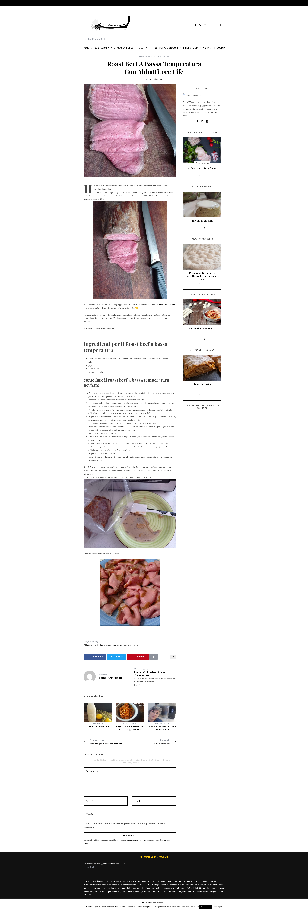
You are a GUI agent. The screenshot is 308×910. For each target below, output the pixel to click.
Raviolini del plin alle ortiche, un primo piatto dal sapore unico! (202, 331)
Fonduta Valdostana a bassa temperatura (150, 673)
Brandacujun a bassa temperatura (106, 742)
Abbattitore (88, 644)
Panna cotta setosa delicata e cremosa (202, 169)
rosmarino (137, 644)
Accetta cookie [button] (206, 907)
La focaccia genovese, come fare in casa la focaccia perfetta (202, 276)
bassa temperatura (108, 644)
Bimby (202, 163)
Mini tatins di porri (202, 220)
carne (119, 644)
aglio (97, 644)
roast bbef (127, 644)
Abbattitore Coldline (147, 57)
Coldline (166, 195)
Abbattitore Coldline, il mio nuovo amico (162, 728)
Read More (139, 685)
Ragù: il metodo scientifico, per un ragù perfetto (130, 728)
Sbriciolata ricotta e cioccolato (202, 385)
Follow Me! (89, 866)
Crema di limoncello (98, 726)
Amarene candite (162, 742)
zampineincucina (155, 79)
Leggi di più (217, 906)
